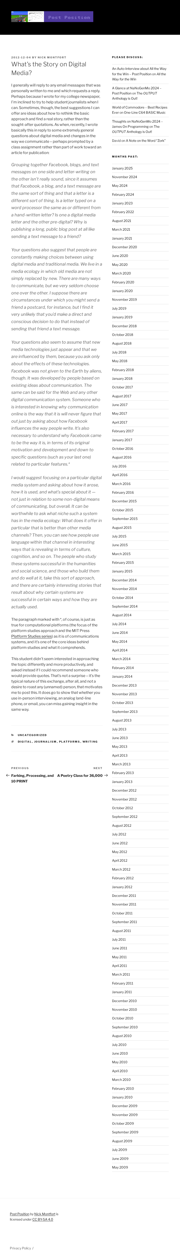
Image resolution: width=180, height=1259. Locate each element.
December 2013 (124, 685)
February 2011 (122, 983)
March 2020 (121, 273)
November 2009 (125, 1115)
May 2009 (120, 1167)
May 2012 (119, 852)
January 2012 (122, 887)
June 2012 (120, 843)
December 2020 (124, 247)
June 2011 (119, 948)
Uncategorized (32, 735)
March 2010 (121, 1080)
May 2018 (119, 361)
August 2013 (121, 720)
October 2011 (122, 913)
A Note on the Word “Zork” (146, 141)
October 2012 (122, 808)
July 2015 (119, 536)
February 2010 (123, 1088)
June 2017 (120, 405)
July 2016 (119, 466)
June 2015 (120, 545)
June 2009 (120, 1159)
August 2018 (121, 343)
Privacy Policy (20, 1248)
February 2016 (123, 492)
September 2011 (124, 922)
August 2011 (121, 931)
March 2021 (121, 229)
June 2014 (120, 633)
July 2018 (119, 352)
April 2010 (120, 1071)
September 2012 (124, 817)
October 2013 (122, 703)
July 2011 (119, 939)
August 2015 (121, 528)
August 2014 (121, 615)
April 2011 (119, 966)
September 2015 (125, 519)
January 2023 (122, 203)
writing (90, 741)
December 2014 (124, 580)
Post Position (19, 1214)
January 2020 (122, 291)
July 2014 (119, 624)
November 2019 (124, 299)
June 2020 (120, 256)
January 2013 (122, 782)
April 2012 (119, 860)
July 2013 (119, 729)
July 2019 (119, 308)
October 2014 (122, 598)
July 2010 (119, 1045)
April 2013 (120, 755)
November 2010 (124, 1009)
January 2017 (122, 440)
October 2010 (122, 1018)
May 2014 (119, 641)
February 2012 (123, 878)
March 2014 (121, 659)
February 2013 (123, 773)
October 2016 (122, 449)
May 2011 (119, 957)
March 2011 (121, 974)
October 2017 (122, 387)
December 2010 (124, 1001)
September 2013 (125, 712)
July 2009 (119, 1150)
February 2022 (123, 212)
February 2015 (123, 562)
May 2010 (120, 1062)
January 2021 (122, 238)
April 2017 (119, 422)
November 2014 (124, 589)
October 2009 (123, 1123)
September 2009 (125, 1132)
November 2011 (124, 904)
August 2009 (122, 1141)
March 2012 (121, 869)
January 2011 (122, 992)
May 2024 (120, 186)
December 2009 (124, 1106)
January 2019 (122, 317)
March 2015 (121, 554)
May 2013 (119, 746)
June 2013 (120, 738)
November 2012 (124, 799)
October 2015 (122, 510)
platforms (69, 741)
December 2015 (124, 501)
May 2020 (120, 265)
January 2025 (122, 168)
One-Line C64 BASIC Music (145, 112)
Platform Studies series (31, 636)
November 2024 (124, 177)
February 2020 (123, 282)
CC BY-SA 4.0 (42, 1219)
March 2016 (121, 484)
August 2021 (121, 221)
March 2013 (121, 764)
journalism (45, 741)
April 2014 (120, 650)
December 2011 (124, 896)
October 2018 (122, 335)
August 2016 (121, 457)
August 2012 (121, 825)
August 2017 (121, 396)
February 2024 (123, 194)
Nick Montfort (52, 57)
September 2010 (125, 1027)
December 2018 (124, 326)
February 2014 (123, 668)
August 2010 (122, 1036)
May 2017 (119, 413)
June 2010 (120, 1053)
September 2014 (125, 606)
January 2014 (122, 676)
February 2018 (123, 370)
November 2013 (124, 694)
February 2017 (123, 431)
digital (25, 741)
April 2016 (120, 475)
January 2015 (122, 571)
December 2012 (124, 790)
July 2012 (119, 834)
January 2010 (122, 1097)
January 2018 (122, 378)
